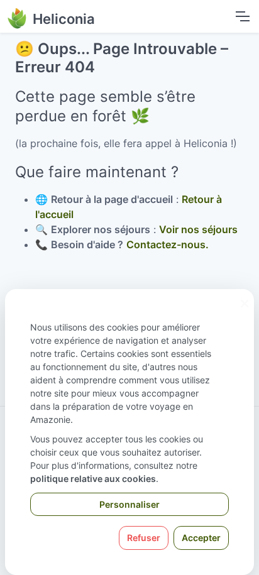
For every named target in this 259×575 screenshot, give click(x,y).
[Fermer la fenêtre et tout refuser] (244, 297)
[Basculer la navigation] (242, 16)
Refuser (143, 537)
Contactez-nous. (167, 244)
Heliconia (64, 19)
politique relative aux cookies (93, 478)
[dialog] (129, 432)
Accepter (201, 537)
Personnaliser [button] (129, 504)
